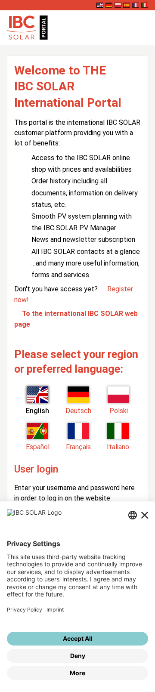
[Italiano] (144, 5)
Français (78, 447)
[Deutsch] (108, 5)
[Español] (126, 5)
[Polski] (118, 5)
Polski (118, 411)
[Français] (135, 5)
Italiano (118, 447)
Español (38, 447)
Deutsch (78, 411)
